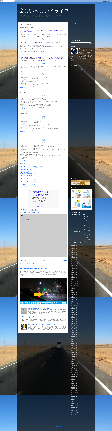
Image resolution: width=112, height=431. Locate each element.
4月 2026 (73, 252)
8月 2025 (73, 267)
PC (85, 218)
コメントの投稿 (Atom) (28, 263)
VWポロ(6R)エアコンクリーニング (30, 316)
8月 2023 (73, 310)
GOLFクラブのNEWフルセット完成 (28, 168)
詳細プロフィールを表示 (77, 60)
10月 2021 (73, 350)
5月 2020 (73, 381)
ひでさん (82, 48)
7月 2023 (73, 312)
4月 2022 (73, 339)
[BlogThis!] (32, 210)
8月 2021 (73, 354)
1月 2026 (73, 258)
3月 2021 (73, 363)
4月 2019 (73, 405)
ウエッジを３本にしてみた (26, 172)
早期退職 (86, 239)
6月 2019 (73, 401)
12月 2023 (73, 303)
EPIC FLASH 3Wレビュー (26, 177)
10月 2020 (73, 372)
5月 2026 (73, 250)
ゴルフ (25, 212)
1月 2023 (73, 323)
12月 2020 (73, 369)
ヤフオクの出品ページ (25, 54)
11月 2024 (73, 283)
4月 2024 (73, 296)
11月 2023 (73, 305)
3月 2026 (73, 254)
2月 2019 (73, 409)
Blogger (59, 426)
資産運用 (86, 230)
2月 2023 (73, 321)
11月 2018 (73, 414)
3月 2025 (73, 276)
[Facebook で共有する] (35, 210)
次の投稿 (23, 260)
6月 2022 (73, 336)
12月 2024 (73, 281)
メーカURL (22, 87)
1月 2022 (73, 345)
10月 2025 (73, 263)
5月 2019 (73, 403)
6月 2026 (73, 248)
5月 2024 (73, 294)
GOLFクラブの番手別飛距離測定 (28, 174)
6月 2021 (73, 358)
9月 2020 (73, 374)
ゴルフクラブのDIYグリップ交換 (28, 181)
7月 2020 (73, 378)
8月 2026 (73, 245)
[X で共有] (34, 210)
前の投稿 (64, 260)
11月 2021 (73, 349)
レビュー (38, 212)
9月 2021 (73, 352)
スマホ (86, 222)
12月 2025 (73, 259)
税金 (85, 237)
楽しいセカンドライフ (44, 11)
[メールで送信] (31, 210)
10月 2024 (73, 285)
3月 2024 (73, 298)
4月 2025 (73, 274)
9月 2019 (73, 396)
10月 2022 (73, 329)
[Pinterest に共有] (37, 210)
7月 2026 (73, 247)
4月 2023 (73, 318)
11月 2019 (73, 392)
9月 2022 (73, 330)
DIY (85, 216)
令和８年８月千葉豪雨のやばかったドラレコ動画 (33, 268)
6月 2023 (73, 314)
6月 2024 (73, 292)
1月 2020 (73, 389)
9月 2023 (73, 308)
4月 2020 (73, 383)
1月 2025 (73, 279)
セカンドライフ (31, 212)
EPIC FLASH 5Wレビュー (26, 175)
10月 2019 (73, 394)
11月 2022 (73, 327)
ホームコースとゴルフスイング (27, 183)
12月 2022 (73, 325)
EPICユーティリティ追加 (26, 165)
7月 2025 (73, 268)
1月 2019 (73, 410)
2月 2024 (73, 299)
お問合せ (74, 65)
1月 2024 (73, 301)
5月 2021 (73, 359)
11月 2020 (73, 370)
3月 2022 (73, 341)
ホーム (43, 260)
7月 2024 (73, 290)
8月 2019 (73, 398)
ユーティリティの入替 (25, 169)
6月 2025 (73, 270)
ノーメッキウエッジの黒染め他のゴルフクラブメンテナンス (34, 180)
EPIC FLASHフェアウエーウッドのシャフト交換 (31, 166)
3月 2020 (73, 385)
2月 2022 (73, 343)
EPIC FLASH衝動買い (25, 178)
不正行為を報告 (75, 231)
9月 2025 (73, 265)
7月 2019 (73, 400)
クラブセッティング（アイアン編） (28, 186)
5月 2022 (73, 338)
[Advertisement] (81, 100)
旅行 (85, 241)
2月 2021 (73, 365)
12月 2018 (73, 412)
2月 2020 (73, 387)
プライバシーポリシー (77, 69)
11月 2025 (73, 261)
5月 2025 (73, 272)
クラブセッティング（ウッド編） (28, 184)
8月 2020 (73, 376)
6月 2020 (73, 380)
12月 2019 (73, 390)
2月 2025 (73, 278)
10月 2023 (73, 307)
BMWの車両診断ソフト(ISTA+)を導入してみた (39, 308)
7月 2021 (73, 356)
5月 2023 (73, 316)
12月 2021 (73, 347)
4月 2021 (73, 361)
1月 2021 (73, 367)
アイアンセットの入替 (25, 171)
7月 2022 (73, 334)
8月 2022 (73, 332)
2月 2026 (73, 256)
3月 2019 (73, 407)
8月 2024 (73, 288)
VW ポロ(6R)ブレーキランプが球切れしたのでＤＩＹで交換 (42, 324)
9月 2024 (73, 287)
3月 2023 (73, 319)
